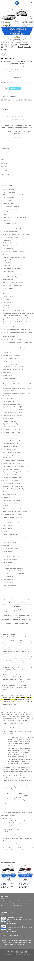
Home (3, 42)
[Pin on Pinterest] (19, 100)
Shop (7, 42)
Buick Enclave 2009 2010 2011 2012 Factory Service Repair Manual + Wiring (24, 885)
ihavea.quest (21, 957)
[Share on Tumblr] (28, 100)
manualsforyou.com (21, 959)
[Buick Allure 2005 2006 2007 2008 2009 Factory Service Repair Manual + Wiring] (8, 873)
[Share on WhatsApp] (2, 100)
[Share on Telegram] (31, 100)
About (5, 954)
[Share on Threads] (14, 100)
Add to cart (14, 88)
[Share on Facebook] (5, 100)
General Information (8, 189)
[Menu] (2, 3)
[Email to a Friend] (17, 100)
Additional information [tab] (8, 113)
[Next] (33, 879)
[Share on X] (8, 100)
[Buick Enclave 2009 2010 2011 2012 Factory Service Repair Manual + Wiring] (25, 873)
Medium (3, 82)
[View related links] (18, 704)
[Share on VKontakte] (22, 100)
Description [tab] (4, 109)
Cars (12, 42)
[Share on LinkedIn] (25, 100)
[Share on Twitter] (11, 100)
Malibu (25, 42)
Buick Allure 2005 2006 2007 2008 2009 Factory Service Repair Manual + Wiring (8, 885)
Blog (9, 954)
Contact (14, 954)
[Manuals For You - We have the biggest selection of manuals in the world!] (17, 3)
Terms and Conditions (24, 954)
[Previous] (1, 879)
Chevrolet (18, 42)
